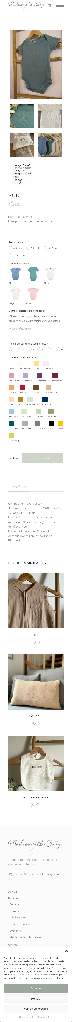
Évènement (16, 930)
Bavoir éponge (36, 797)
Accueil (12, 891)
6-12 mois (53, 248)
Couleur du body (19, 263)
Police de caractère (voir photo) (28, 343)
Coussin (36, 716)
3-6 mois (35, 248)
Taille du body (18, 242)
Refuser (36, 998)
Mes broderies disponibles (25, 937)
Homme (15, 911)
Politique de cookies (26, 1017)
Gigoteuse (36, 635)
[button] (66, 951)
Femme (14, 904)
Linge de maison (20, 924)
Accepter (36, 988)
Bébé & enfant (18, 917)
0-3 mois (18, 248)
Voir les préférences (36, 1008)
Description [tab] (19, 486)
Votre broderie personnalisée (27, 310)
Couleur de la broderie (23, 357)
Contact (13, 944)
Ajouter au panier (43, 458)
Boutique (13, 898)
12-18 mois (19, 255)
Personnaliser (27, 641)
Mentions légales (46, 1017)
